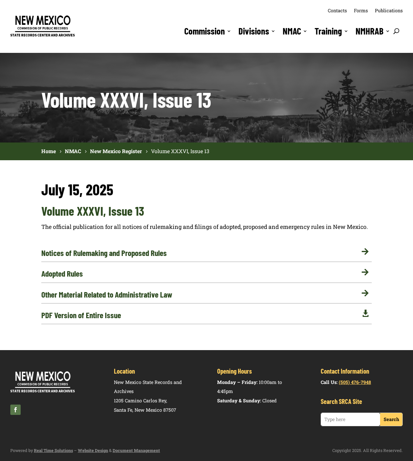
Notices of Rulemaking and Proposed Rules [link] (104, 252)
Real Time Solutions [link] (53, 450)
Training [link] (328, 31)
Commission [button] (204, 31)
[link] (42, 35)
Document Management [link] (136, 450)
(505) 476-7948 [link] (355, 382)
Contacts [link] (337, 10)
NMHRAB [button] (370, 31)
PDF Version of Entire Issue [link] (81, 314)
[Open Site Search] (396, 31)
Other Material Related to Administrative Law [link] (106, 294)
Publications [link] (389, 10)
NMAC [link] (292, 31)
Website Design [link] (93, 450)
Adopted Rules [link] (62, 273)
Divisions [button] (253, 31)
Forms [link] (361, 10)
